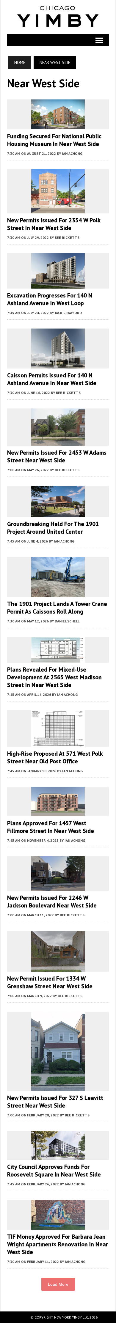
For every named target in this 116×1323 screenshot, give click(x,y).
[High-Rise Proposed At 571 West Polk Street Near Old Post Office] (58, 743)
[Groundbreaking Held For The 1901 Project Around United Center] (58, 513)
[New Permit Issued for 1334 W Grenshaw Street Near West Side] (58, 967)
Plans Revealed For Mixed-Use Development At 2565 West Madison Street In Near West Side (54, 677)
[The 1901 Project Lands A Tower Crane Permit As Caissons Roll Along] (58, 593)
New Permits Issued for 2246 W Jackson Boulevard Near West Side (52, 901)
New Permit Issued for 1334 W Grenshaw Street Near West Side (50, 982)
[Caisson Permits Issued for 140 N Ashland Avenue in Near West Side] (58, 364)
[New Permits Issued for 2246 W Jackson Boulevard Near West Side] (58, 887)
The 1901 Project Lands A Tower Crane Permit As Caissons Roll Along (57, 607)
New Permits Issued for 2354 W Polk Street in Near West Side (53, 224)
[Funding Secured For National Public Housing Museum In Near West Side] (58, 125)
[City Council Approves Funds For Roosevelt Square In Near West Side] (58, 1156)
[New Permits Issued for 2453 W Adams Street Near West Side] (58, 442)
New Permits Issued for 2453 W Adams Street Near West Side (56, 456)
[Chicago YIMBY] (58, 17)
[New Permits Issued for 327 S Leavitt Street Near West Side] (58, 1087)
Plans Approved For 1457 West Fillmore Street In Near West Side (50, 827)
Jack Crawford (68, 312)
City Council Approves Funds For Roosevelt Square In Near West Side (54, 1170)
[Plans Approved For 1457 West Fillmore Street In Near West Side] (58, 812)
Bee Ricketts (67, 237)
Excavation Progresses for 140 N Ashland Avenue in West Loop (49, 299)
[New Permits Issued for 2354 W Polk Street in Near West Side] (58, 209)
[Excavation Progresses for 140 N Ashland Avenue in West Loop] (58, 285)
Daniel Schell (67, 621)
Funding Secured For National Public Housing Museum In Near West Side (54, 140)
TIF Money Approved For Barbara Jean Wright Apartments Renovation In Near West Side (57, 1244)
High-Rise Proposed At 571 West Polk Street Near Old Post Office (55, 757)
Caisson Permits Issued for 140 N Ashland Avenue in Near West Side (51, 379)
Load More (58, 1284)
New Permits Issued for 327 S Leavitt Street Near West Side (55, 1101)
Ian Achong (72, 153)
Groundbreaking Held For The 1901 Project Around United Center (53, 527)
